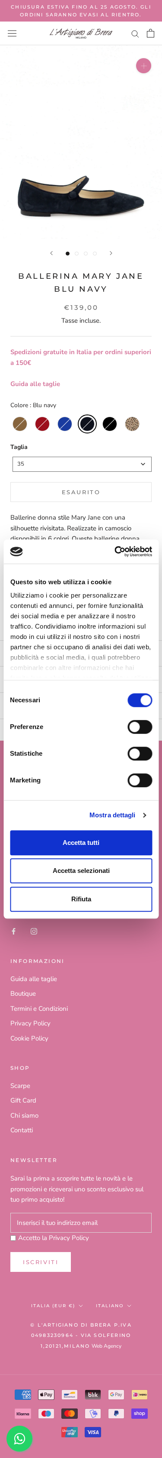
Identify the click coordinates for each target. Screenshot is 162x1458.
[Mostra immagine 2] (77, 253)
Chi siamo (24, 1115)
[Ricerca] (135, 33)
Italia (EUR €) (53, 1305)
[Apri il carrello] (150, 33)
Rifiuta (81, 899)
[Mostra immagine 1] (68, 253)
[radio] (19, 423)
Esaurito (81, 492)
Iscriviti (40, 1262)
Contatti (21, 1130)
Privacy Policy (30, 1023)
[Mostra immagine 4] (95, 253)
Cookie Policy (29, 1038)
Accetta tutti (81, 842)
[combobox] (82, 464)
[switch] (139, 727)
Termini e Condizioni (39, 1008)
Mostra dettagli (112, 815)
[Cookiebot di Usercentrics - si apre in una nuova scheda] (115, 551)
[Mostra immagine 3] (86, 253)
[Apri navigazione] (12, 33)
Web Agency (106, 1346)
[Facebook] (13, 930)
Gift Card (23, 1100)
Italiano (110, 1305)
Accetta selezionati (81, 870)
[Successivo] (111, 253)
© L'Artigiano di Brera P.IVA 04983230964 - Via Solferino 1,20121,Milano (81, 1335)
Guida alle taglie (35, 384)
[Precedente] (51, 253)
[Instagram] (34, 930)
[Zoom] (143, 65)
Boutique (23, 993)
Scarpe (20, 1085)
